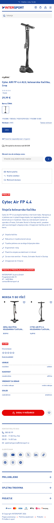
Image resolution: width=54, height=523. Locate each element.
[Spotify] (20, 462)
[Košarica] (40, 7)
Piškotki (40, 517)
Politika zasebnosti (26, 517)
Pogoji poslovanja (8, 517)
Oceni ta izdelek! (7, 357)
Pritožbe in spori (8, 519)
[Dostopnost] (36, 7)
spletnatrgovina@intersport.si (17, 443)
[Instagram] (5, 455)
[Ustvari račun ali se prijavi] (45, 7)
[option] (7, 130)
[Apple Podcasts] (13, 462)
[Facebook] (20, 455)
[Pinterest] (5, 462)
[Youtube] (13, 455)
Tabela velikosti (46, 123)
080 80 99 (9, 433)
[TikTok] (43, 455)
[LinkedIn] (36, 455)
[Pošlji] (48, 159)
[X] (28, 455)
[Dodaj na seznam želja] (24, 302)
